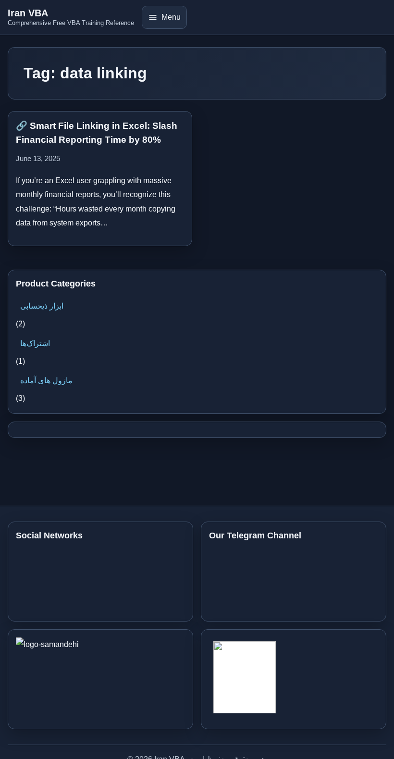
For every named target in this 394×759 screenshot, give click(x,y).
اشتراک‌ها (35, 343)
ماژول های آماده (46, 380)
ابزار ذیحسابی (41, 306)
